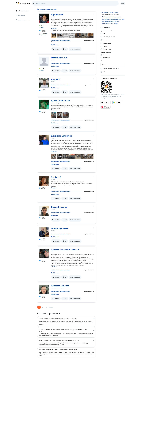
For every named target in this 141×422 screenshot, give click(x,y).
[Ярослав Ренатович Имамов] (44, 253)
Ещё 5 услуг (54, 123)
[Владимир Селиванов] (44, 140)
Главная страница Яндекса (16, 3)
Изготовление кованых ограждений (111, 17)
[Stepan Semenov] (44, 211)
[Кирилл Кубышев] (44, 232)
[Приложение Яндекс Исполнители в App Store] (105, 102)
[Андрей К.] (44, 83)
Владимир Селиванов (62, 136)
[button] (56, 49)
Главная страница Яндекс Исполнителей (23, 3)
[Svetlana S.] (44, 181)
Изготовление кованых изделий (109, 12)
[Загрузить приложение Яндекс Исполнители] (113, 87)
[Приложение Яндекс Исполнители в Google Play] (117, 102)
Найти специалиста (23, 10)
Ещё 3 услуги (55, 164)
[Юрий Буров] (44, 18)
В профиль (54, 28)
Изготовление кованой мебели (110, 21)
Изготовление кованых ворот (110, 23)
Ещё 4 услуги (55, 44)
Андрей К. (56, 79)
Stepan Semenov (59, 207)
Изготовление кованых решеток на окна (113, 19)
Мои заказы (21, 15)
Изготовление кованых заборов (60, 40)
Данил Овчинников (60, 101)
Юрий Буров (57, 15)
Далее (51, 307)
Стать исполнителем (24, 20)
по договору (44, 34)
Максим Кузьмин (59, 58)
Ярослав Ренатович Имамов (65, 250)
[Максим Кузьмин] (44, 61)
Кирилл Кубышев (59, 228)
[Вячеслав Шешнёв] (44, 289)
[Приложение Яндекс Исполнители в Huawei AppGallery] (105, 107)
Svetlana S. (56, 177)
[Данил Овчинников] (44, 104)
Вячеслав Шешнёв (60, 286)
